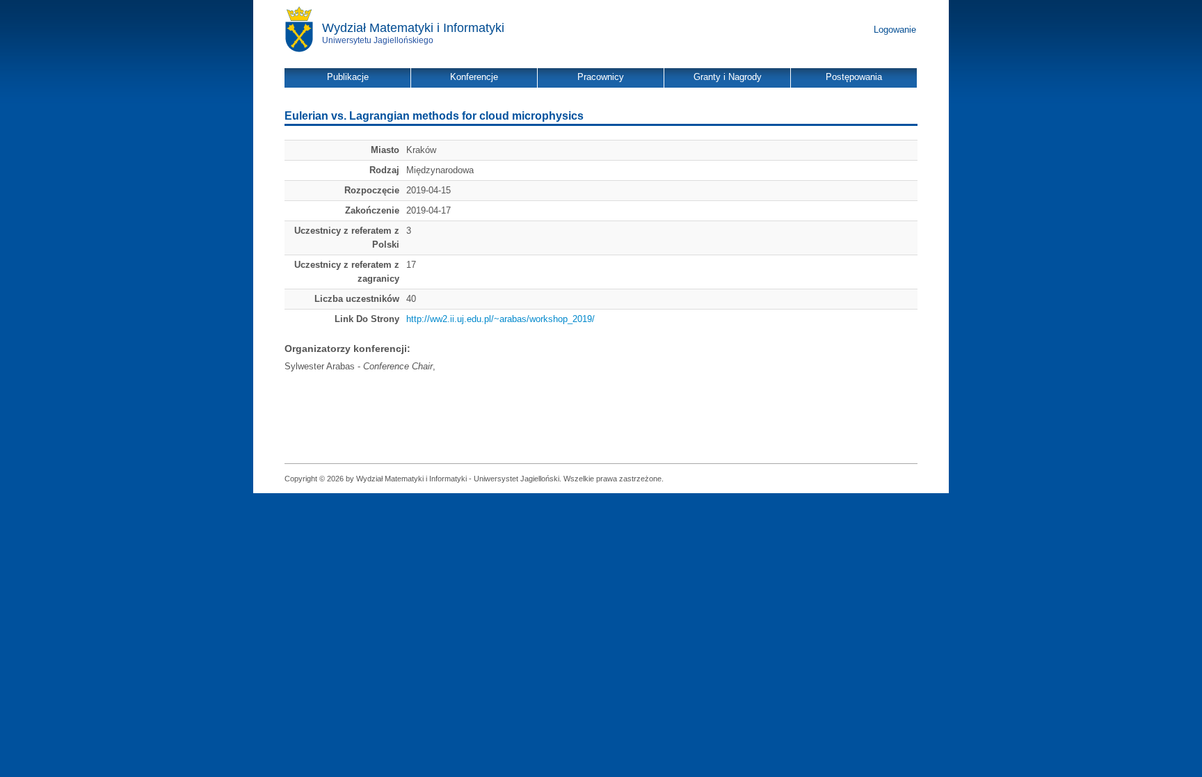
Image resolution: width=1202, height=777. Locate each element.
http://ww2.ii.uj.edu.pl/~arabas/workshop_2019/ (500, 319)
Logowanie (895, 29)
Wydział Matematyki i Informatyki (413, 28)
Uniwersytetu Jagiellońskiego (377, 40)
